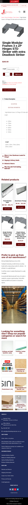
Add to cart (18, 74)
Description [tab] (14, 104)
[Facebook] (10, 489)
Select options (7, 209)
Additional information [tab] (14, 107)
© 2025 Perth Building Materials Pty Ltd (14, 498)
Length (4, 69)
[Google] (13, 489)
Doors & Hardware (9, 17)
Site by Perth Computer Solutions (14, 503)
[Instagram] (15, 489)
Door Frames (16, 17)
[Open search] (19, 11)
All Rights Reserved (14, 501)
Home (2, 17)
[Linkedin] (18, 489)
